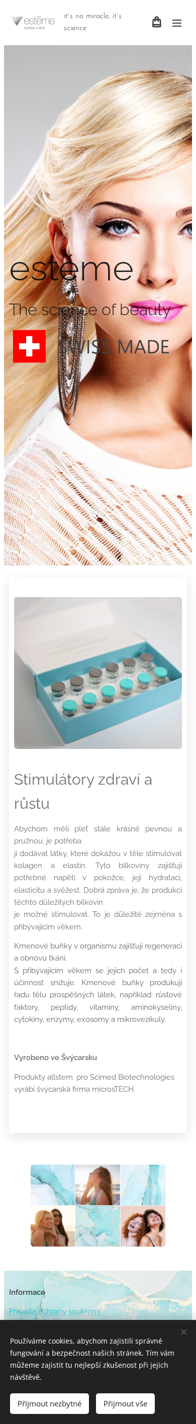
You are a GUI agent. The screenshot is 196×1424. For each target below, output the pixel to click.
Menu (177, 23)
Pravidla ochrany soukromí (55, 1311)
